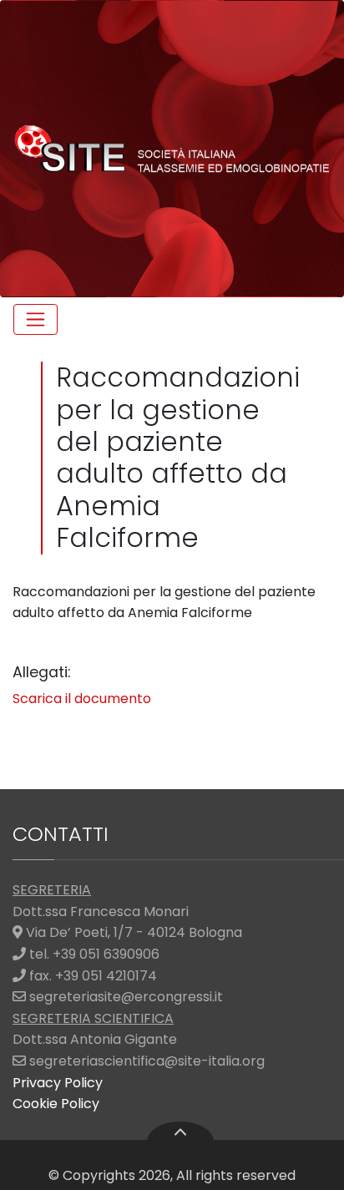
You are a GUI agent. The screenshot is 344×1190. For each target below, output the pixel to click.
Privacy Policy (58, 1082)
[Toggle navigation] (35, 319)
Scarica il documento (82, 698)
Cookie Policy (56, 1103)
